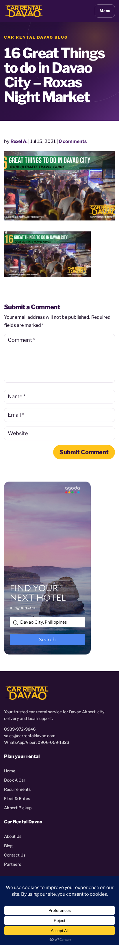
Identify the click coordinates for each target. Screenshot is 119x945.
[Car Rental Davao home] (24, 11)
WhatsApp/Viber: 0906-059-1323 (36, 742)
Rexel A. (18, 141)
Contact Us (14, 854)
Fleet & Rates (17, 798)
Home (9, 770)
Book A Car (14, 780)
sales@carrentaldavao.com (29, 735)
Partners (12, 864)
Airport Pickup (17, 807)
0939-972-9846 (20, 729)
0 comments (73, 141)
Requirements (17, 789)
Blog (8, 845)
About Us (12, 836)
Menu (105, 10)
